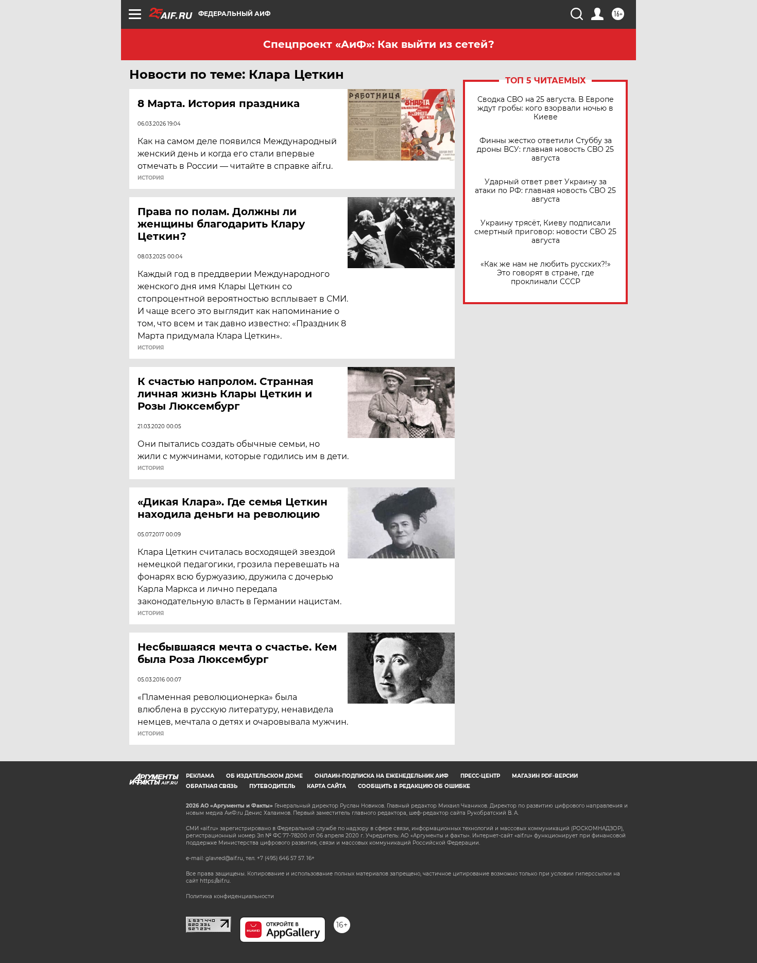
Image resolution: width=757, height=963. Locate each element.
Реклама (200, 776)
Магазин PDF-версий (545, 776)
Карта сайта (326, 786)
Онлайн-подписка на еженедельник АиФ (382, 776)
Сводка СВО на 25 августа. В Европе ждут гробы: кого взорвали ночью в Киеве (545, 108)
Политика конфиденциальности (230, 896)
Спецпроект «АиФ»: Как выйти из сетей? (378, 44)
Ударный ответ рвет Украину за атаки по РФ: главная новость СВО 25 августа (545, 191)
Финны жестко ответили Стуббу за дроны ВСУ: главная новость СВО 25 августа (545, 149)
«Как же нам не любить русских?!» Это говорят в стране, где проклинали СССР (545, 273)
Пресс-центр (480, 776)
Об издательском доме (264, 776)
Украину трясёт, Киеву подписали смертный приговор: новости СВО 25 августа (545, 232)
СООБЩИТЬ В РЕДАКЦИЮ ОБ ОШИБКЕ (414, 786)
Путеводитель (272, 786)
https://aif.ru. (215, 881)
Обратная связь (211, 786)
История (150, 178)
